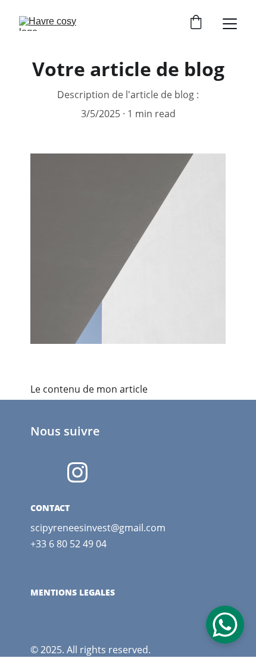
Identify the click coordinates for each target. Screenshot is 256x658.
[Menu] (230, 23)
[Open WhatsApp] (225, 625)
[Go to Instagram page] (77, 472)
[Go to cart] (196, 23)
